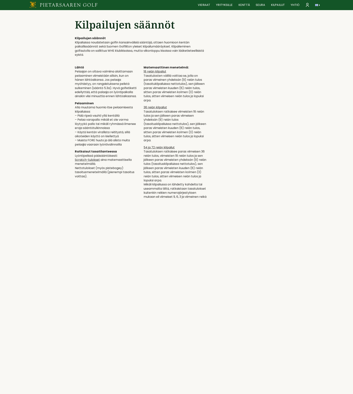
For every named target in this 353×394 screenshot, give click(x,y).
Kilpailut (278, 5)
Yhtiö (295, 5)
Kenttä (244, 5)
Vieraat (204, 5)
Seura (260, 5)
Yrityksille (224, 5)
